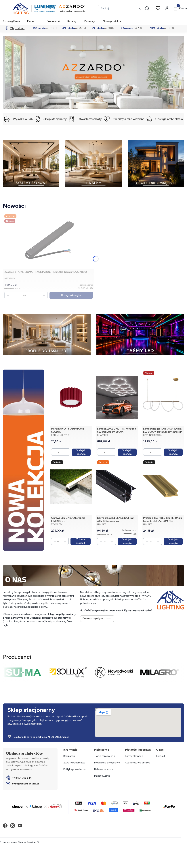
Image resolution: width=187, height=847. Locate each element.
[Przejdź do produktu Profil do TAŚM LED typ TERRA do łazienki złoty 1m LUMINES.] (163, 487)
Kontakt (160, 756)
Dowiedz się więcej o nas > (97, 618)
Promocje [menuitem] (90, 21)
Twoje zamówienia (104, 756)
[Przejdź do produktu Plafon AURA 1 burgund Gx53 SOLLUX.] (71, 398)
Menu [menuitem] (30, 21)
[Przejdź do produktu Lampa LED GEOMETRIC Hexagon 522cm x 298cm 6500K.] (117, 398)
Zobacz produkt (80, 541)
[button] (147, 8)
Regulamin (69, 756)
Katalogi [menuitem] (72, 21)
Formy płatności (134, 756)
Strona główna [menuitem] (11, 21)
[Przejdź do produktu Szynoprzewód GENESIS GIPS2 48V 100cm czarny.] (117, 487)
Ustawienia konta (103, 769)
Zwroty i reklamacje (74, 762)
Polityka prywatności (74, 769)
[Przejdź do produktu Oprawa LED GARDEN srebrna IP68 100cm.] (71, 487)
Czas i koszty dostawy (137, 762)
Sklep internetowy (18, 842)
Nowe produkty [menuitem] (112, 21)
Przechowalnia (102, 775)
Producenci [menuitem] (53, 21)
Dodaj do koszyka (71, 295)
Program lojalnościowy (107, 762)
